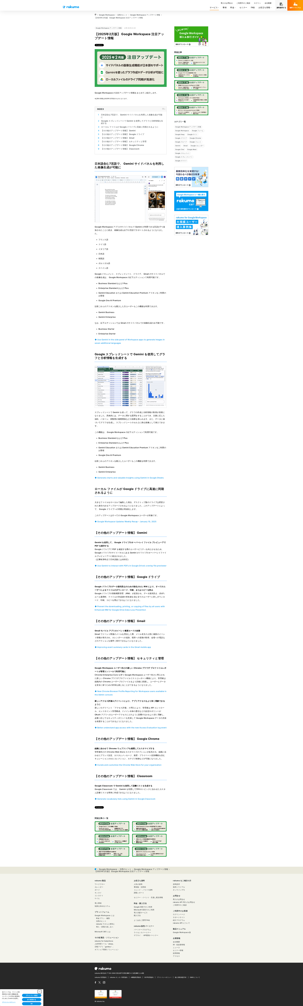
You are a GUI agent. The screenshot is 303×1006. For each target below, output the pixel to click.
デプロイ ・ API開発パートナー (146, 935)
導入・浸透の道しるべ (104, 927)
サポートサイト (179, 917)
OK (32, 1004)
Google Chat (179, 149)
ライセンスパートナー (142, 932)
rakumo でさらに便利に (105, 924)
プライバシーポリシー (164, 977)
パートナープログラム (142, 930)
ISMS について (195, 977)
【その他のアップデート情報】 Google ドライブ (122, 134)
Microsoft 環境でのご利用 (144, 910)
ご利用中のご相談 (243, 3)
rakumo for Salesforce (104, 941)
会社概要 (268, 3)
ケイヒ (97, 898)
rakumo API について (181, 923)
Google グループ (181, 142)
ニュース (176, 947)
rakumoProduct (95, 14)
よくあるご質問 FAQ (142, 920)
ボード (97, 890)
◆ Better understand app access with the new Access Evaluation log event (131, 727)
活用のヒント (122, 15)
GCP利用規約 (149, 977)
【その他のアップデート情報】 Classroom (120, 149)
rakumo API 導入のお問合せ (184, 902)
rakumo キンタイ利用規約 (119, 977)
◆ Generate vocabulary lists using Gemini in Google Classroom (125, 799)
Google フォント (195, 142)
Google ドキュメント (182, 153)
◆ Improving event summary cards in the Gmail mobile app (123, 647)
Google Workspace (107, 15)
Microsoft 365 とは (103, 932)
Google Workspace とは (104, 915)
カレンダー (99, 887)
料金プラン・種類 (103, 918)
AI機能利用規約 (136, 977)
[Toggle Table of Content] (163, 109)
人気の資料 (138, 884)
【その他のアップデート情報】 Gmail (117, 138)
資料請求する (281, 8)
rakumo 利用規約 (101, 977)
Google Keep (179, 134)
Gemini (177, 146)
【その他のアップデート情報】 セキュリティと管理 (123, 141)
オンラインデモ (179, 890)
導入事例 (98, 903)
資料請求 (176, 884)
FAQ (253, 7)
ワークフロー (100, 884)
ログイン (257, 3)
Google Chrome (195, 138)
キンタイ (98, 893)
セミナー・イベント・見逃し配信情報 (148, 897)
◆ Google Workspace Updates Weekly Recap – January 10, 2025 (125, 521)
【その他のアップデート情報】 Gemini (118, 130)
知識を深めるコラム (102, 906)
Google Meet (191, 149)
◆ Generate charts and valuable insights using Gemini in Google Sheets (129, 478)
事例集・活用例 (140, 887)
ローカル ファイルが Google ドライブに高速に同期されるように (129, 127)
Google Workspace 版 (182, 932)
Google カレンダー (197, 146)
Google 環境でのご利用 (143, 907)
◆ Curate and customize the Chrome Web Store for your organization (128, 765)
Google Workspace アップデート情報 (145, 15)
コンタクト (99, 895)
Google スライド (181, 161)
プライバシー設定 (32, 995)
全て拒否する (31, 999)
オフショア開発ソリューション (107, 949)
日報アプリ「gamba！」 (104, 947)
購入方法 (137, 915)
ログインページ (179, 914)
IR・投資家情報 (179, 945)
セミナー (243, 7)
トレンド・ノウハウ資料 (143, 890)
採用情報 (176, 953)
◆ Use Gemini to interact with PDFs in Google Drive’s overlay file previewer (130, 565)
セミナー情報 (178, 950)
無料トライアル (295, 8)
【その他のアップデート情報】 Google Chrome (122, 145)
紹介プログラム (179, 920)
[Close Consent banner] (39, 991)
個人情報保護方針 (181, 977)
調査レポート (139, 893)
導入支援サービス (141, 913)
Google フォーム (197, 131)
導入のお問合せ (227, 3)
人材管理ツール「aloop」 (105, 944)
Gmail (185, 146)
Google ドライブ (181, 138)
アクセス (176, 956)
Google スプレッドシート (184, 157)
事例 (225, 7)
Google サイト (192, 134)
